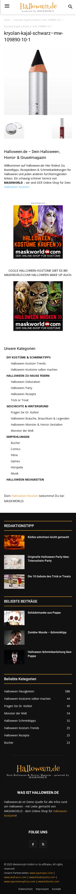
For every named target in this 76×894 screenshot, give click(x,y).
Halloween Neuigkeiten (25, 479)
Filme (14, 455)
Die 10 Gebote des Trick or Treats (49, 576)
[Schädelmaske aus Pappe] (14, 618)
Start (7, 20)
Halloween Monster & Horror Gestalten (36, 424)
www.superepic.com (41, 873)
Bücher (15, 443)
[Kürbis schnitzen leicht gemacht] (14, 542)
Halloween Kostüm (16, 187)
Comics (15, 449)
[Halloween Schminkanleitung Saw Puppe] (14, 657)
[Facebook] (33, 844)
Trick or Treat (20, 400)
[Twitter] (43, 844)
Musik (14, 473)
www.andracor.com (15, 877)
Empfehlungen (17, 437)
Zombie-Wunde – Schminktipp (47, 632)
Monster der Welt (22, 431)
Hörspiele (17, 467)
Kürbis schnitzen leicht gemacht (48, 537)
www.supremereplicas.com (19, 881)
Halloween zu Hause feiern (27, 376)
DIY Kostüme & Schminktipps (28, 357)
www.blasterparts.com (42, 877)
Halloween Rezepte (23, 394)
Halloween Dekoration (25, 382)
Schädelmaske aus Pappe (44, 612)
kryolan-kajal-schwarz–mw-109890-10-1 (38, 20)
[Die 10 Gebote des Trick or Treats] (14, 581)
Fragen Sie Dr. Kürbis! (25, 412)
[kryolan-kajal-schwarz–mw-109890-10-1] (38, 114)
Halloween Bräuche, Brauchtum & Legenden (40, 418)
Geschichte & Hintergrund (27, 406)
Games (15, 461)
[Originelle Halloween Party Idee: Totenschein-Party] (14, 562)
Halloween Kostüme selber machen (34, 369)
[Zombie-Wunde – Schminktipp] (14, 637)
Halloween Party (21, 388)
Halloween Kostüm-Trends (28, 363)
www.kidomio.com (48, 881)
